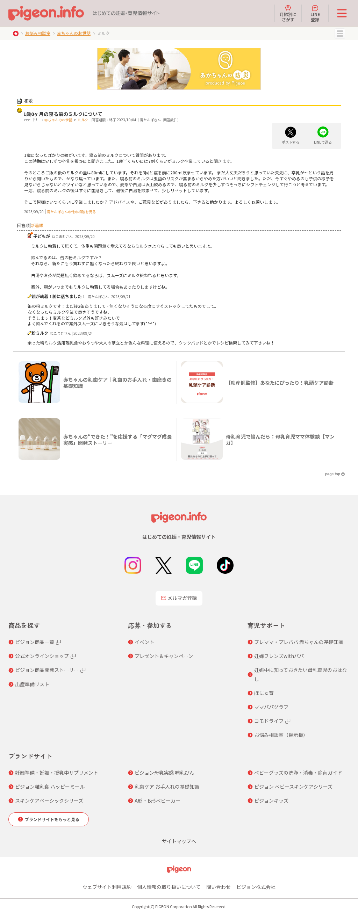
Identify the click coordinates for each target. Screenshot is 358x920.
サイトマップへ (179, 841)
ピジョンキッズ (271, 800)
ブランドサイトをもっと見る (52, 819)
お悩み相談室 (37, 33)
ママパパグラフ (271, 706)
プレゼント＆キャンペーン (164, 655)
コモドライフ (269, 720)
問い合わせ (218, 886)
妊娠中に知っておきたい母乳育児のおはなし (300, 674)
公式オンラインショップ (42, 655)
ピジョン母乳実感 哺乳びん (164, 772)
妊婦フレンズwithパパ (279, 655)
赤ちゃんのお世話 (74, 33)
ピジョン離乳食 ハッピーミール (50, 786)
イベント (144, 641)
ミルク (83, 119)
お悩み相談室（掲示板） (281, 734)
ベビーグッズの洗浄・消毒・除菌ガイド (298, 772)
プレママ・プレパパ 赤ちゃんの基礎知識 (298, 641)
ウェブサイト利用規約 (107, 886)
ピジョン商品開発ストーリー (47, 669)
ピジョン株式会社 (255, 886)
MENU (340, 33)
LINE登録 (315, 16)
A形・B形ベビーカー (157, 800)
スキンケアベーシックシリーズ (49, 800)
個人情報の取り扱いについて (169, 886)
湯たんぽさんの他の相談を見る (71, 211)
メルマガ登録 (182, 597)
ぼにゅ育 (264, 692)
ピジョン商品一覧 (34, 641)
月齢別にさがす (288, 16)
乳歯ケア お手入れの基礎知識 (167, 786)
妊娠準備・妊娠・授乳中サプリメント (56, 772)
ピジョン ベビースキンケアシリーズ (293, 786)
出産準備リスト (32, 684)
